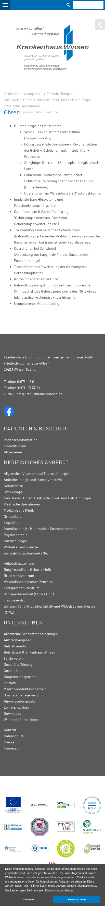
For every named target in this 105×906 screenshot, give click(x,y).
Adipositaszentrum (19, 563)
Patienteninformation (20, 440)
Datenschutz (13, 736)
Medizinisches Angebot (22, 93)
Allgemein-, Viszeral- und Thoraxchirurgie (36, 473)
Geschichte (12, 670)
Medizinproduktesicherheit (25, 689)
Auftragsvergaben (18, 640)
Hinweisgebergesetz (19, 701)
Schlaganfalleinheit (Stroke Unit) (29, 594)
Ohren (55, 112)
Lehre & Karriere (16, 707)
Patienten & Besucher (35, 428)
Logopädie (12, 522)
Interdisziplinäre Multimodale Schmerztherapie (40, 528)
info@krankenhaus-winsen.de (39, 394)
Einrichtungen (15, 446)
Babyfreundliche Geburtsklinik (27, 569)
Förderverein (14, 658)
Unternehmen (23, 622)
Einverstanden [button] (77, 899)
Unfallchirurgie (15, 541)
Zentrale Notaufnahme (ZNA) (26, 553)
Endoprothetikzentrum (22, 588)
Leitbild (10, 683)
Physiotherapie (15, 535)
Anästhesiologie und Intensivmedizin (33, 479)
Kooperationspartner (20, 676)
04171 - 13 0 (25, 381)
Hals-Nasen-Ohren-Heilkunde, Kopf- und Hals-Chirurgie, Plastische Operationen (48, 103)
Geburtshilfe (13, 486)
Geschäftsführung (18, 664)
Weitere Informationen (21, 719)
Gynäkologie (13, 492)
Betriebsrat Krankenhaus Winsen (29, 652)
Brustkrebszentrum (19, 575)
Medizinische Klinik (19, 510)
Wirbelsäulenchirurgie (21, 547)
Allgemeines (13, 452)
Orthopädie (12, 516)
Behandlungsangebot (27, 112)
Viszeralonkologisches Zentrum (28, 581)
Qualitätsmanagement (21, 695)
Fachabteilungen (60, 93)
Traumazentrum (16, 600)
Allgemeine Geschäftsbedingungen (31, 634)
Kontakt (10, 730)
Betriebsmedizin (17, 646)
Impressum (13, 748)
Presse (9, 742)
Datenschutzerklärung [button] (59, 890)
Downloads (12, 713)
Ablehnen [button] (28, 899)
